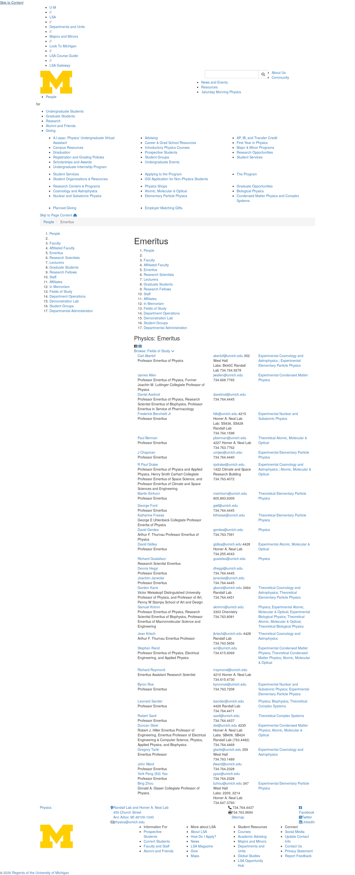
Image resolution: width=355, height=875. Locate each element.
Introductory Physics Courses (167, 147)
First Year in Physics (252, 142)
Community (280, 77)
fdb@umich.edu (225, 413)
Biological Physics (250, 190)
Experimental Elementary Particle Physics (279, 363)
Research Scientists (65, 257)
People (51, 96)
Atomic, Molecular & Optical (166, 190)
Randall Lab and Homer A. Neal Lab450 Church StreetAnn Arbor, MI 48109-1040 (141, 812)
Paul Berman (147, 437)
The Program (247, 174)
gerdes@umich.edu (228, 529)
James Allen (147, 375)
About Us (279, 72)
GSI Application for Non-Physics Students (176, 178)
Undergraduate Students (65, 111)
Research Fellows (63, 272)
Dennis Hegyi (148, 568)
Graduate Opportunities (255, 186)
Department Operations (67, 296)
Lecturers (57, 262)
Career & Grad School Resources (170, 142)
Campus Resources (68, 147)
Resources (209, 87)
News (195, 841)
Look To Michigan (63, 45)
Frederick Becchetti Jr (154, 413)
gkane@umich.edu (227, 587)
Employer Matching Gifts (163, 207)
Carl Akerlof (147, 355)
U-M (53, 7)
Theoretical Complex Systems (282, 703)
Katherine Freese (151, 515)
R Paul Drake (148, 464)
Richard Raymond (151, 669)
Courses (244, 831)
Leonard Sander (150, 701)
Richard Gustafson (152, 558)
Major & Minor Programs (255, 147)
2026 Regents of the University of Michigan (36, 872)
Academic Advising (252, 836)
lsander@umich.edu (228, 701)
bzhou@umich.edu (227, 783)
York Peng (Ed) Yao (153, 773)
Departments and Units (67, 26)
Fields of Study (61, 291)
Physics (264, 529)
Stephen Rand (149, 647)
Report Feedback (298, 855)
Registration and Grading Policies (78, 157)
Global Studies (249, 855)
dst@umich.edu (225, 725)
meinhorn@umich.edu (230, 493)
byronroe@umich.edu (229, 684)
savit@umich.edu (226, 715)
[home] (75, 215)
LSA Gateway (60, 65)
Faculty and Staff (156, 846)
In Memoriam (60, 286)
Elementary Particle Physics (166, 195)
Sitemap (238, 817)
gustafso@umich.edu (229, 558)
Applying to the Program (163, 174)
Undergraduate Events (162, 161)
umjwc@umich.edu (227, 452)
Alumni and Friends (61, 125)
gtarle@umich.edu (227, 749)
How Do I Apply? (203, 836)
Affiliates (56, 281)
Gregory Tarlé (148, 749)
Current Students (157, 841)
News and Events (214, 82)
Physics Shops (156, 186)
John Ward (146, 763)
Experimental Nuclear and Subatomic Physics (278, 416)
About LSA (199, 831)
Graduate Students (60, 116)
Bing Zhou (145, 783)
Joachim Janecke (151, 577)
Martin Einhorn (149, 493)
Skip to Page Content (56, 215)
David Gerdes (148, 529)
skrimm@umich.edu (228, 606)
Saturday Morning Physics (221, 91)
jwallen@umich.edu (228, 375)
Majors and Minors (64, 36)
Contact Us (293, 846)
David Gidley (147, 544)
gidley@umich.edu (227, 544)
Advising (151, 137)
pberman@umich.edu (229, 437)
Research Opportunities (255, 152)
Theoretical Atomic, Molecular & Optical (281, 619)
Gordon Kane (148, 587)
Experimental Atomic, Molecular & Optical (281, 609)
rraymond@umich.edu (230, 669)
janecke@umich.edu (228, 577)
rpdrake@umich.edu (228, 464)
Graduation (61, 152)
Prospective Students (161, 152)
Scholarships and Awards (72, 161)
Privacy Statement (299, 850)
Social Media (295, 831)
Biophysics (280, 701)
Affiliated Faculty (62, 247)
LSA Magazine (202, 846)
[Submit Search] (263, 74)
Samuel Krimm (149, 606)
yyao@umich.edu (226, 773)
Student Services (250, 157)
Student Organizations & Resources (80, 178)
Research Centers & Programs (76, 186)
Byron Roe (146, 684)
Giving (51, 130)
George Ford (147, 505)
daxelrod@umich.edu (229, 394)
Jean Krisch (147, 633)
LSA (53, 16)
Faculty (55, 243)
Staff (53, 276)
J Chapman (146, 452)
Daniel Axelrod (149, 394)
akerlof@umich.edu (228, 355)
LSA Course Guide (64, 55)
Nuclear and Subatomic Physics (77, 195)
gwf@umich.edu (225, 505)
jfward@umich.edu (227, 763)
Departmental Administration (71, 310)
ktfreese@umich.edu (229, 515)
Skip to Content (11, 2)
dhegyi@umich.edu (228, 568)
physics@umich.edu (129, 821)
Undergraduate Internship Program (80, 166)
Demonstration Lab (64, 301)
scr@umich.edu (225, 647)
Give (194, 850)
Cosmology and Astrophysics (75, 190)
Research (53, 120)
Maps (195, 855)
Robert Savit (147, 715)
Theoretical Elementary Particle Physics (279, 595)
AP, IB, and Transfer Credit (257, 137)
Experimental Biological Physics (284, 614)
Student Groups (157, 157)
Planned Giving (64, 207)
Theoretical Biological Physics (281, 626)
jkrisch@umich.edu (227, 633)
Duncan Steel (148, 725)
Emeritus (56, 252)
